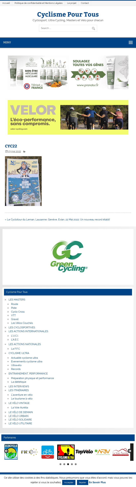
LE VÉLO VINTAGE (19, 403)
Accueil (6, 3)
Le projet (71, 3)
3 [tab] (68, 464)
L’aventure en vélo (22, 394)
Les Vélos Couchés (22, 323)
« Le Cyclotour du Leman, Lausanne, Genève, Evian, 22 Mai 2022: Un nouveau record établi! (57, 219)
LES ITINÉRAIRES (19, 390)
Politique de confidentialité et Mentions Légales (39, 3)
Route (14, 304)
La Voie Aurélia (19, 407)
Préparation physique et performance (32, 378)
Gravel (15, 319)
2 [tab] (64, 464)
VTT (13, 315)
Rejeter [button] (82, 482)
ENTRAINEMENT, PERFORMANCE (28, 373)
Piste (14, 307)
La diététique (18, 381)
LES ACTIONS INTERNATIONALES (28, 331)
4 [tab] (72, 464)
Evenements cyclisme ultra (26, 361)
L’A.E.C (15, 339)
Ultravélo (16, 365)
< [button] (6, 451)
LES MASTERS (17, 299)
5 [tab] (76, 464)
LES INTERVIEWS (19, 386)
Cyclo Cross (18, 311)
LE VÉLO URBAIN (19, 416)
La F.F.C (15, 348)
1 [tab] (60, 464)
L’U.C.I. (15, 335)
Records (16, 369)
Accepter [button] (68, 482)
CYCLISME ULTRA (19, 353)
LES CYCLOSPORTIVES (22, 327)
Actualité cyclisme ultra (24, 357)
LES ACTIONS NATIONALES (25, 344)
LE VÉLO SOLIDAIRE (20, 419)
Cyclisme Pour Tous (68, 14)
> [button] (129, 451)
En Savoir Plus (97, 482)
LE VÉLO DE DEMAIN (21, 412)
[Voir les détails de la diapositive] (11, 452)
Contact (85, 3)
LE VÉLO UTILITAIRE (20, 423)
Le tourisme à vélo (22, 398)
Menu (7, 42)
